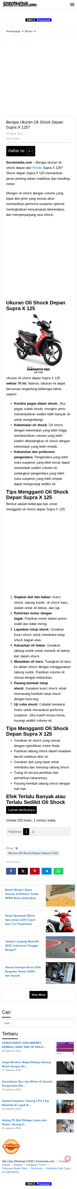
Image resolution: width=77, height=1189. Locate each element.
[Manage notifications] (68, 1158)
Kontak (6, 1164)
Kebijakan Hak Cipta (58, 1168)
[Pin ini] (35, 871)
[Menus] (72, 5)
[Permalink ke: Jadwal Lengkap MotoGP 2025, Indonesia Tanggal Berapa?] (59, 947)
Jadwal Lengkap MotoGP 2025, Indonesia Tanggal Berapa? (22, 945)
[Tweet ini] (23, 871)
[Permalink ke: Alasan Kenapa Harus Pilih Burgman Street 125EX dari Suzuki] (59, 972)
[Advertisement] (38, 75)
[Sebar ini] (11, 871)
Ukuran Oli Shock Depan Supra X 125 (33, 853)
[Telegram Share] (47, 871)
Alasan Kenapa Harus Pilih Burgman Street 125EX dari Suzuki (23, 971)
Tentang (63, 1161)
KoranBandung (10, 1171)
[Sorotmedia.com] (20, 4)
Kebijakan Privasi (36, 1164)
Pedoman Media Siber (14, 1168)
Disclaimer (37, 1168)
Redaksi (18, 1164)
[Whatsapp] (58, 871)
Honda (37, 168)
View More (38, 994)
